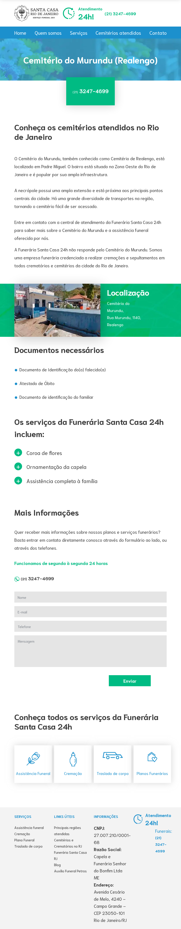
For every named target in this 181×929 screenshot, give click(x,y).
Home (20, 32)
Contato (158, 32)
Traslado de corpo (28, 846)
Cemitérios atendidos (118, 32)
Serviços (78, 32)
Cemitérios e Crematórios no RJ (68, 842)
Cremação (22, 833)
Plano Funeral (24, 839)
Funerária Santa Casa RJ (70, 855)
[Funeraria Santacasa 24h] (36, 13)
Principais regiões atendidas (67, 830)
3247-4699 (120, 13)
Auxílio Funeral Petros (70, 870)
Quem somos (48, 32)
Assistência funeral (29, 827)
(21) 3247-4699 (160, 844)
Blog (57, 864)
